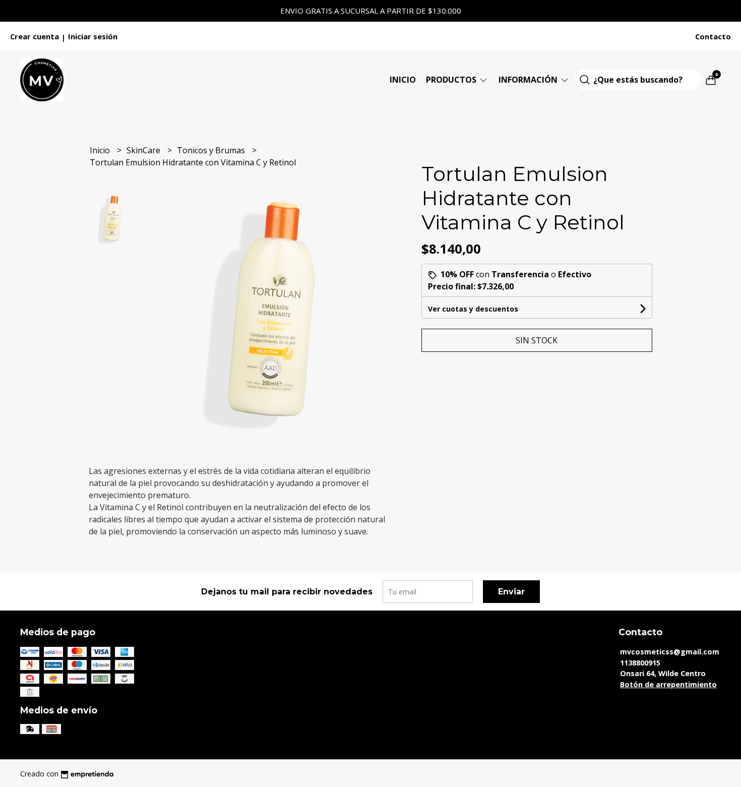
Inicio (403, 79)
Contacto (713, 36)
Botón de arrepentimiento (668, 684)
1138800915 (640, 663)
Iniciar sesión (92, 36)
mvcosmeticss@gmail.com (669, 651)
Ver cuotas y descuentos (473, 309)
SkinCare (144, 150)
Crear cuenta (34, 36)
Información (529, 79)
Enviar (511, 591)
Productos (452, 79)
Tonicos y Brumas (212, 150)
